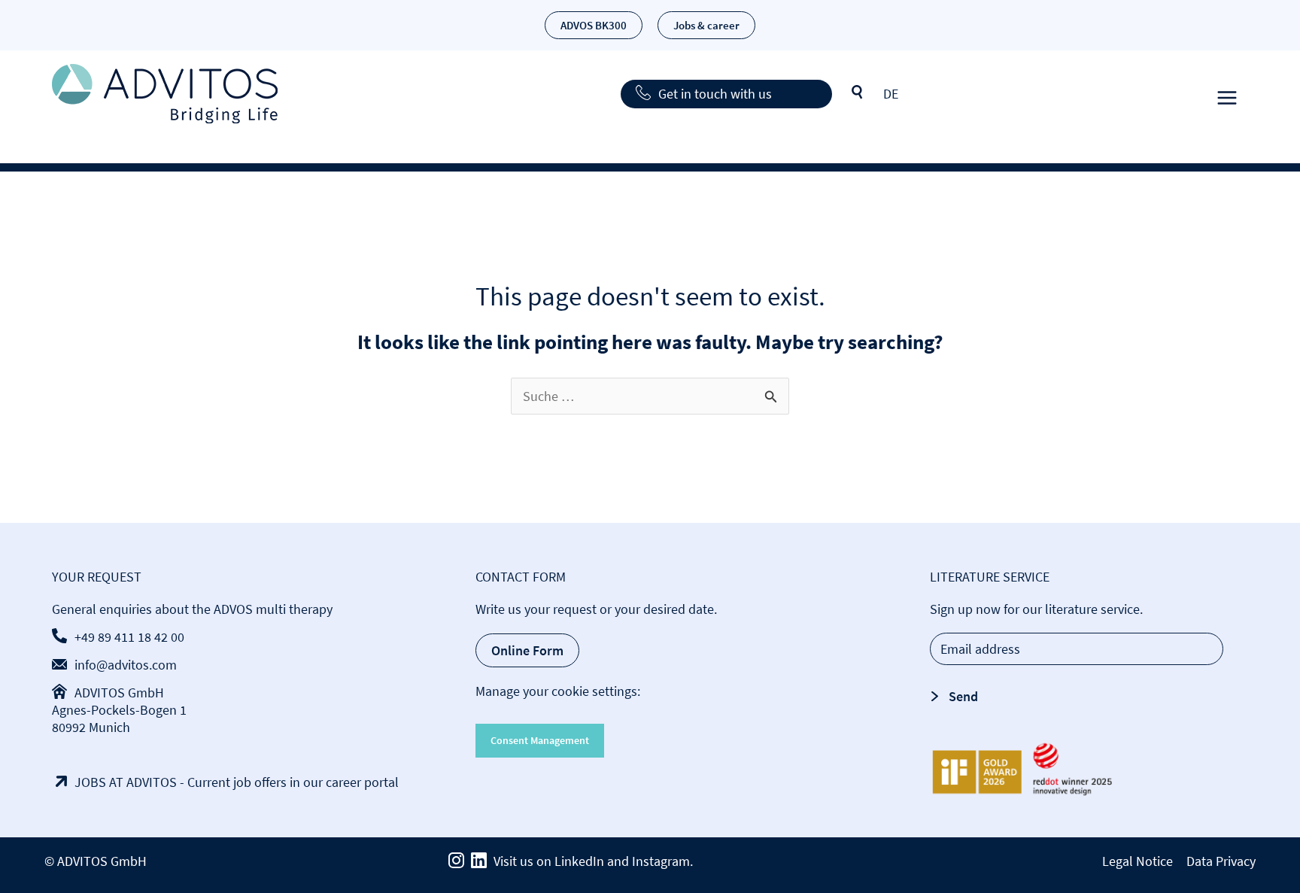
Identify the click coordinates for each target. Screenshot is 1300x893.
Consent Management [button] (540, 740)
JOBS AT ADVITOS (125, 782)
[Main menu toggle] (1226, 93)
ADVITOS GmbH (119, 692)
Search (857, 92)
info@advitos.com (125, 664)
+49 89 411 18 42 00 (129, 636)
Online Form (527, 650)
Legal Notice (1137, 861)
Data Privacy (1221, 861)
